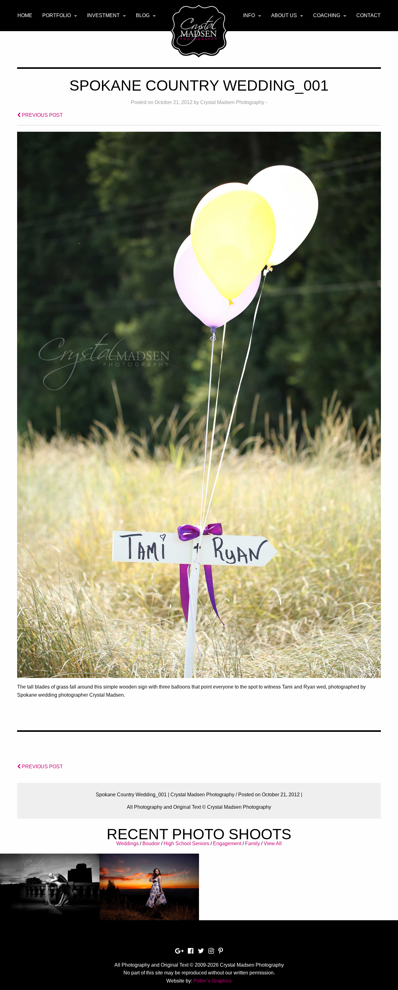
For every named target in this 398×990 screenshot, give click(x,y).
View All (273, 843)
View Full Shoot (50, 891)
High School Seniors (186, 843)
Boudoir (151, 843)
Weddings (127, 843)
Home (24, 15)
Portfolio (56, 15)
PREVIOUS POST (42, 115)
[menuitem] (24, 15)
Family (252, 843)
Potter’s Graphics (212, 980)
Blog (143, 15)
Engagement (227, 843)
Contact (368, 15)
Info (249, 15)
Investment (103, 15)
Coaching (326, 15)
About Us (284, 15)
